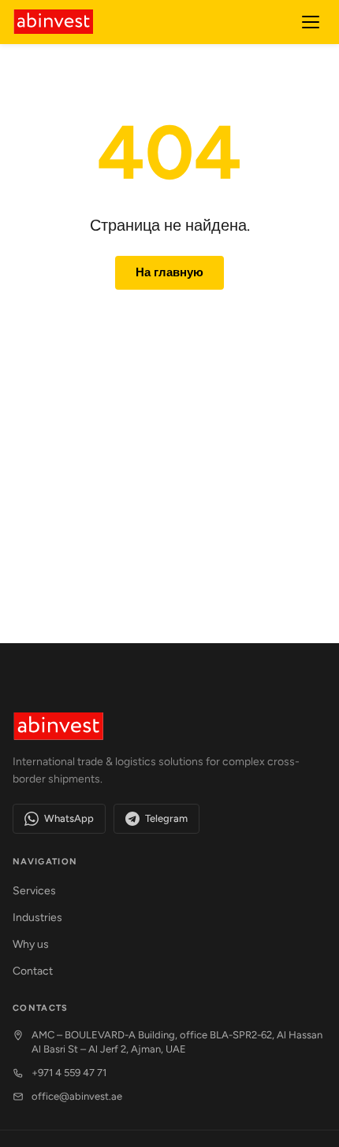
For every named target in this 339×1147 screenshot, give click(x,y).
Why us (31, 944)
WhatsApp (69, 818)
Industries (37, 917)
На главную (169, 272)
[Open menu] (310, 22)
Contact (33, 971)
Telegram (166, 818)
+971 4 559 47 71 (69, 1073)
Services (34, 890)
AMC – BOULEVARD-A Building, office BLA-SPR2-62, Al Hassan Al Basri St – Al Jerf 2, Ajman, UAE (177, 1042)
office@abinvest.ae (77, 1096)
